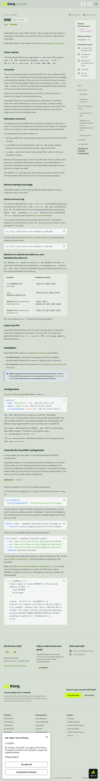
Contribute (43, 667)
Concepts (84, 69)
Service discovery (84, 74)
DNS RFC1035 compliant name (33, 237)
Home (6, 15)
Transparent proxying (85, 55)
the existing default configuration (35, 566)
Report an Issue (10, 661)
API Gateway (9, 722)
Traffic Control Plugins (75, 732)
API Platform (8, 718)
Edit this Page (24, 661)
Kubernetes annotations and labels (87, 63)
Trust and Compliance (63, 778)
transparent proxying (53, 43)
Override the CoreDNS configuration (24, 450)
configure (15, 394)
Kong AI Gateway (42, 722)
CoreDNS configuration (17, 559)
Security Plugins (73, 729)
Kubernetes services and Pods (38, 215)
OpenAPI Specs (41, 732)
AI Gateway (8, 725)
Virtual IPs (9, 69)
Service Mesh (9, 729)
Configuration (11, 389)
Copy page (20, 20)
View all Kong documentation (15, 666)
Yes (7, 652)
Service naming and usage (18, 184)
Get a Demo (89, 695)
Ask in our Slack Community (83, 651)
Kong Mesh (13, 15)
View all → (71, 735)
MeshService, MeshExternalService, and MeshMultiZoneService (24, 256)
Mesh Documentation (85, 30)
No (15, 652)
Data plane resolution (15, 118)
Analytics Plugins (73, 722)
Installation (10, 347)
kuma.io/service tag (14, 199)
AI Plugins (70, 718)
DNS (79, 85)
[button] (64, 231)
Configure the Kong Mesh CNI (86, 49)
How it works (11, 52)
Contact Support (79, 654)
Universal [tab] (18, 480)
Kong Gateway (41, 718)
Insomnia (38, 729)
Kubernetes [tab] (8, 480)
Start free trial (73, 695)
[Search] (83, 4)
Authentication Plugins (75, 725)
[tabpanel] (35, 519)
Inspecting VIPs (12, 325)
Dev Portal (8, 732)
